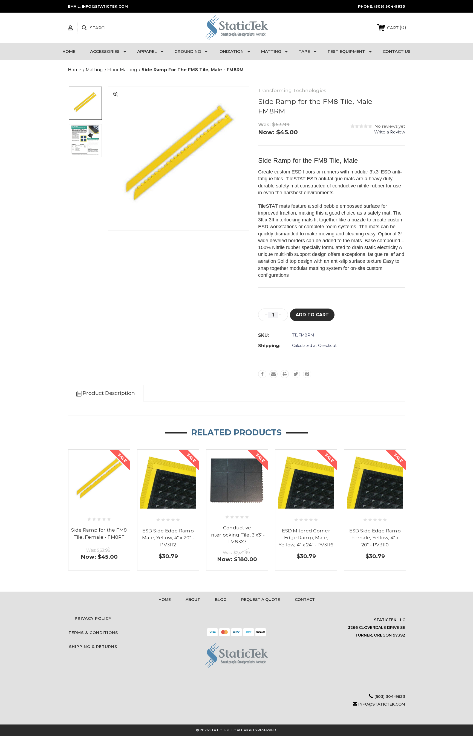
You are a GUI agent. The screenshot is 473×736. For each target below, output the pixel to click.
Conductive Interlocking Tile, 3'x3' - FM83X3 (237, 534)
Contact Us (397, 51)
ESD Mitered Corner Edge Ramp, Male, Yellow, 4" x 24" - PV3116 (306, 537)
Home (68, 51)
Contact (305, 599)
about (193, 599)
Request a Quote (260, 599)
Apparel (147, 51)
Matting (271, 51)
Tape (304, 51)
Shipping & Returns (93, 646)
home (164, 599)
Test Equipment (346, 51)
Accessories (105, 51)
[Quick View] (99, 508)
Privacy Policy (93, 618)
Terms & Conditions (93, 632)
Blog (220, 599)
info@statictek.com (381, 704)
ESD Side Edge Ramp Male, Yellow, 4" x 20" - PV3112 (168, 537)
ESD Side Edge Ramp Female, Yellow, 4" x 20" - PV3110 (375, 537)
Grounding (187, 51)
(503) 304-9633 (389, 6)
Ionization (231, 51)
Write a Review (389, 132)
